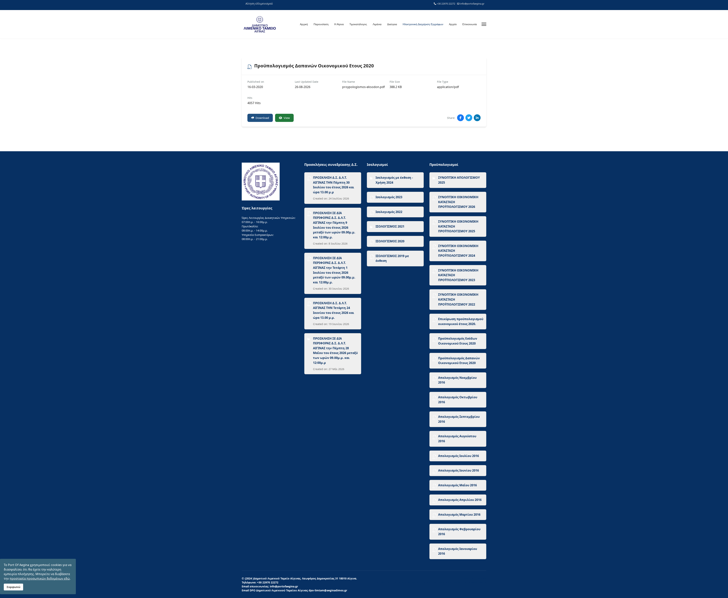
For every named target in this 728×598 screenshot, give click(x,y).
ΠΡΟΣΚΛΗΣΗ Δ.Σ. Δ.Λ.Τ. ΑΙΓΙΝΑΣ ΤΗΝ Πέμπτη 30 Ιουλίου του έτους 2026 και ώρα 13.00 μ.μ (333, 184)
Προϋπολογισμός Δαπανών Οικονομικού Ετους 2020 (459, 360)
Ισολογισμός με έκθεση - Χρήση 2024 (394, 180)
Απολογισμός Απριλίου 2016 (460, 500)
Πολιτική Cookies (474, 578)
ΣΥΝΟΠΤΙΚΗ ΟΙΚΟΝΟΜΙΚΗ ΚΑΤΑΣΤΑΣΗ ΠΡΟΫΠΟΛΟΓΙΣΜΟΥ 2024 (458, 251)
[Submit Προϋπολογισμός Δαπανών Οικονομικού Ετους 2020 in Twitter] (468, 117)
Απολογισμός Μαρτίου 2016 (459, 514)
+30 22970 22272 (446, 3)
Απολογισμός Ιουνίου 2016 (458, 470)
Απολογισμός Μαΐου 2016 (457, 485)
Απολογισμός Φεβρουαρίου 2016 (459, 531)
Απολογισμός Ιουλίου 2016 (458, 456)
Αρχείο (453, 24)
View (287, 118)
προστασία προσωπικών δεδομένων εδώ (40, 578)
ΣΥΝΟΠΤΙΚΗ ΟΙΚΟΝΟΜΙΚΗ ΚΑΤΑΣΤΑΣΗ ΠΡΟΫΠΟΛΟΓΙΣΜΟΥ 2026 (458, 202)
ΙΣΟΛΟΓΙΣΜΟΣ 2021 (390, 226)
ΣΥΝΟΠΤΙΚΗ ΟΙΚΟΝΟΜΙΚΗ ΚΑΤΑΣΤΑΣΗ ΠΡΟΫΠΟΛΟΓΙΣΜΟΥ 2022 (458, 299)
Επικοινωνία (469, 24)
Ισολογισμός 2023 (389, 197)
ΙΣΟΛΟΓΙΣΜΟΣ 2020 (390, 241)
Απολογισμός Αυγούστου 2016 (457, 438)
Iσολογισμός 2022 (389, 212)
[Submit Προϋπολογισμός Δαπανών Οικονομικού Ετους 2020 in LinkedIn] (477, 117)
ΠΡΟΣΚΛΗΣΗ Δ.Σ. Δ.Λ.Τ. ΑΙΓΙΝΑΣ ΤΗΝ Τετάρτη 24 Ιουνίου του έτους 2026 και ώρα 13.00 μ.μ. (333, 310)
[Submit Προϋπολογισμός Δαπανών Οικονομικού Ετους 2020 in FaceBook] (460, 117)
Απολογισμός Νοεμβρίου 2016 (457, 380)
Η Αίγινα (339, 24)
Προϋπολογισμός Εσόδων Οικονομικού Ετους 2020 (457, 340)
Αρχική (304, 24)
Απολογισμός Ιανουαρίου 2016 (457, 551)
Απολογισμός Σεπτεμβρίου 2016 (459, 419)
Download (262, 118)
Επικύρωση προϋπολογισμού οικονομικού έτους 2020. (460, 321)
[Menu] (484, 24)
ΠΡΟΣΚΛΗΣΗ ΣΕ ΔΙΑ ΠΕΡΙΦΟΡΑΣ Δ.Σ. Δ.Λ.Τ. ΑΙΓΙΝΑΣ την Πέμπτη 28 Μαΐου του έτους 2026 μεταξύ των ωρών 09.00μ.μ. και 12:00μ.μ (335, 350)
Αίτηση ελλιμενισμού (259, 3)
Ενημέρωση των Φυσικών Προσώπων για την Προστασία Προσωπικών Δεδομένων (430, 582)
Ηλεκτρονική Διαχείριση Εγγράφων (423, 24)
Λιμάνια (377, 24)
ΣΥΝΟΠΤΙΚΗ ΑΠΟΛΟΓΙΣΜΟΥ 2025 (459, 180)
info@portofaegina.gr (472, 3)
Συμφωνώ (13, 587)
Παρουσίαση (321, 24)
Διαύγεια (392, 24)
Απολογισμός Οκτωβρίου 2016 (457, 399)
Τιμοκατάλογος (358, 24)
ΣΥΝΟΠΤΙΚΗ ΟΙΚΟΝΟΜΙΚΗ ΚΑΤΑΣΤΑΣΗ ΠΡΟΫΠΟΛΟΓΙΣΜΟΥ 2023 (458, 275)
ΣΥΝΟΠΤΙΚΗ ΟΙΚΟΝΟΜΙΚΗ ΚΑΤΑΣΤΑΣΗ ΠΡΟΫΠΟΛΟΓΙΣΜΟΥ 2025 (458, 226)
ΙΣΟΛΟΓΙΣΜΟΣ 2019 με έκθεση (392, 258)
